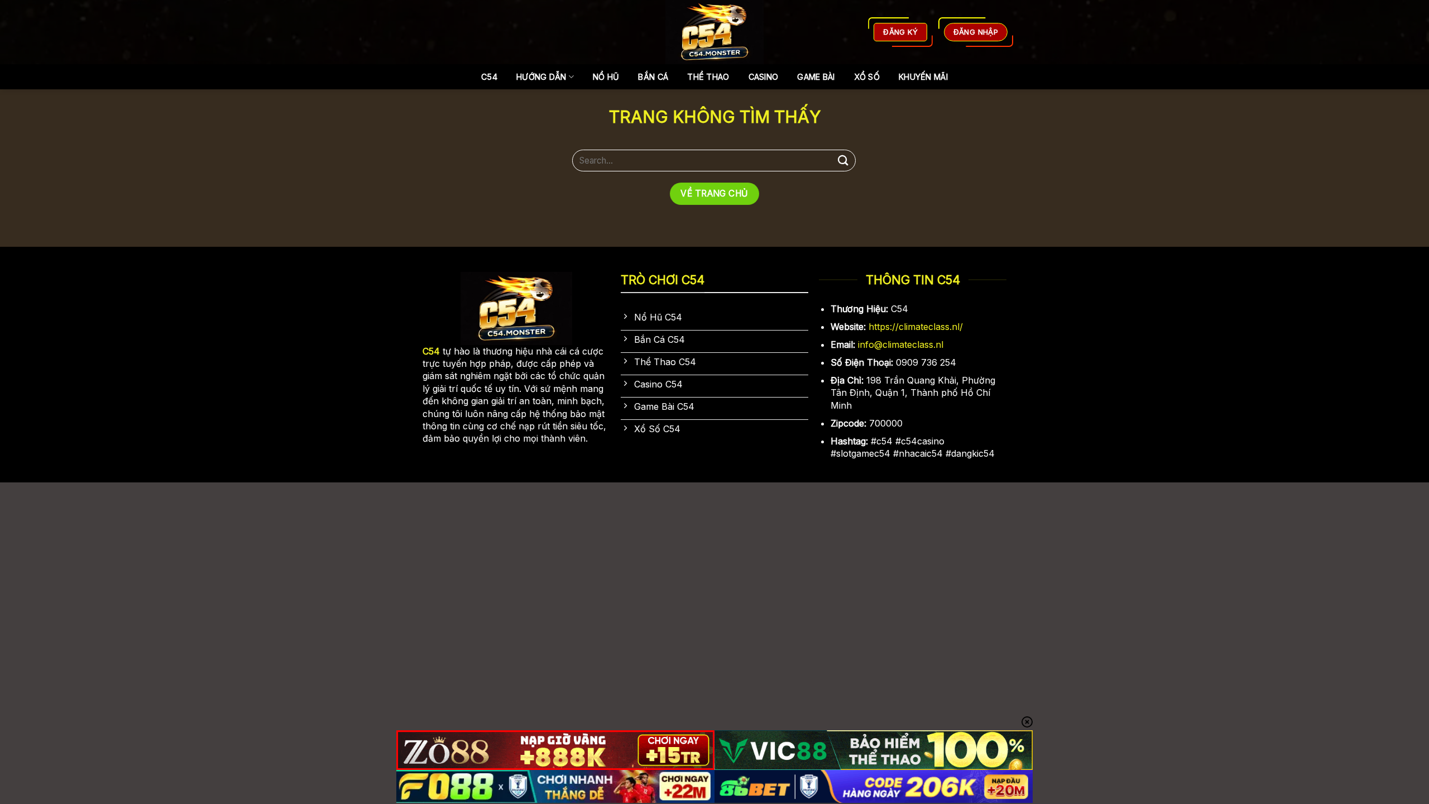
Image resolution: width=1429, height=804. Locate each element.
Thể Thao (708, 77)
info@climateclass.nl (900, 344)
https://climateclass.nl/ (916, 326)
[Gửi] (843, 160)
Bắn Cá (653, 77)
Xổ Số (867, 77)
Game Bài (816, 77)
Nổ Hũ (606, 77)
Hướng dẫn (541, 77)
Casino (764, 77)
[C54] (714, 32)
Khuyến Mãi (923, 77)
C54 (489, 77)
